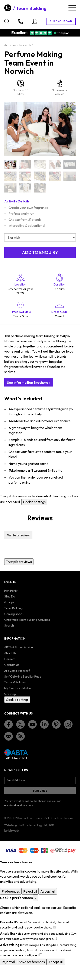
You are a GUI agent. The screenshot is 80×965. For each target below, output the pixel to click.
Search (9, 625)
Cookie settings (34, 502)
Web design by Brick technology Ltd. (25, 825)
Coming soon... (14, 614)
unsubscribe (11, 805)
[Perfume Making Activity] (40, 164)
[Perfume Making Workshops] (40, 188)
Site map (10, 694)
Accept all (47, 891)
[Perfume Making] (10, 164)
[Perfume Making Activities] (25, 164)
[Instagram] (68, 724)
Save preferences (32, 962)
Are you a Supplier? (17, 671)
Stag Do (9, 596)
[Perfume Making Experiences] (54, 176)
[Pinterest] (56, 724)
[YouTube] (32, 724)
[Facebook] (9, 724)
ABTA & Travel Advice (18, 647)
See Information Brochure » (28, 382)
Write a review (18, 535)
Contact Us (11, 665)
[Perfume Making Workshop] (25, 188)
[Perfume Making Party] (10, 188)
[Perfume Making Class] (54, 164)
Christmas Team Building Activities (27, 620)
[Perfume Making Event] (10, 176)
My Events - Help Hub (18, 688)
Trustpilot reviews (19, 561)
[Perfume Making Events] (25, 176)
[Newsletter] (9, 736)
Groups (9, 602)
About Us (10, 653)
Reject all (30, 891)
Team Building (31, 8)
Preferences (11, 891)
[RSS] (20, 736)
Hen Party (10, 591)
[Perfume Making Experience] (40, 176)
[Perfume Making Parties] (69, 176)
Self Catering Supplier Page (22, 676)
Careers (10, 659)
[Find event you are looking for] (7, 21)
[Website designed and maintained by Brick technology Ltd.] (11, 830)
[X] (20, 724)
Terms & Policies (15, 682)
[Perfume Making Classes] (69, 164)
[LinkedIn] (44, 724)
